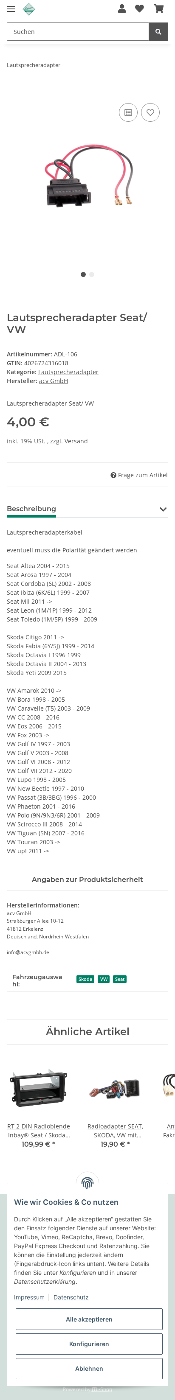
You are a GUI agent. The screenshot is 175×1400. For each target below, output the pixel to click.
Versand (76, 441)
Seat (119, 979)
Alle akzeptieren (89, 1319)
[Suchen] (158, 31)
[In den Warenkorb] (13, 91)
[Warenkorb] (158, 9)
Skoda (85, 979)
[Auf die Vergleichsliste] (128, 112)
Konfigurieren (89, 1343)
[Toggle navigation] (11, 5)
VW (103, 979)
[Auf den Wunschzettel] (150, 112)
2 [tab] (91, 274)
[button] (121, 9)
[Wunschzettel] (139, 9)
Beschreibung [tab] (31, 509)
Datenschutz (71, 1297)
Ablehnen (89, 1368)
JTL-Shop (102, 1389)
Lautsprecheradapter (68, 372)
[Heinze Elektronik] (29, 9)
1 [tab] (83, 274)
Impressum (29, 1297)
